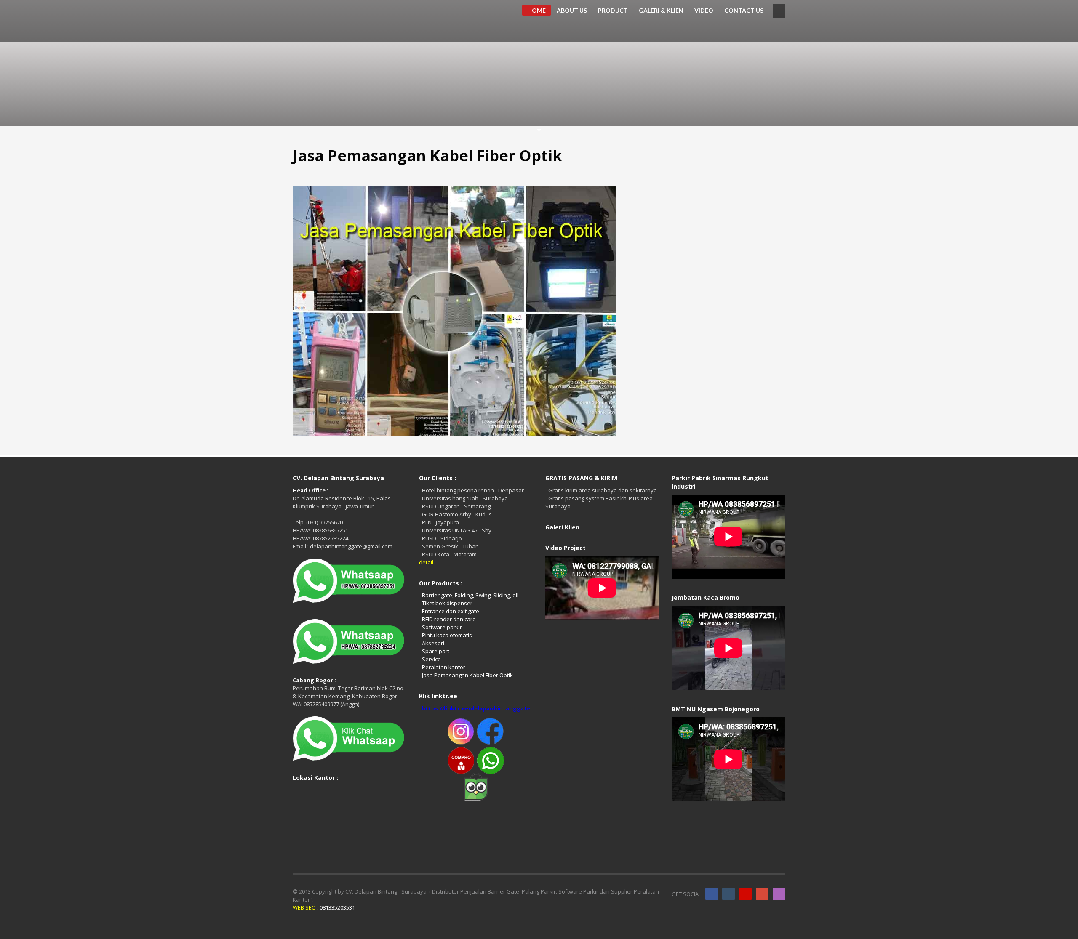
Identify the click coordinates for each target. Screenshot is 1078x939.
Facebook (711, 894)
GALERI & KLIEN (661, 10)
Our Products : (440, 583)
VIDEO (703, 10)
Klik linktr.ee (438, 696)
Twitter (728, 894)
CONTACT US (743, 10)
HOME (536, 10)
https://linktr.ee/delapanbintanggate (476, 708)
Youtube (745, 894)
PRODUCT (613, 10)
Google (762, 894)
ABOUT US (572, 10)
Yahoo (779, 894)
